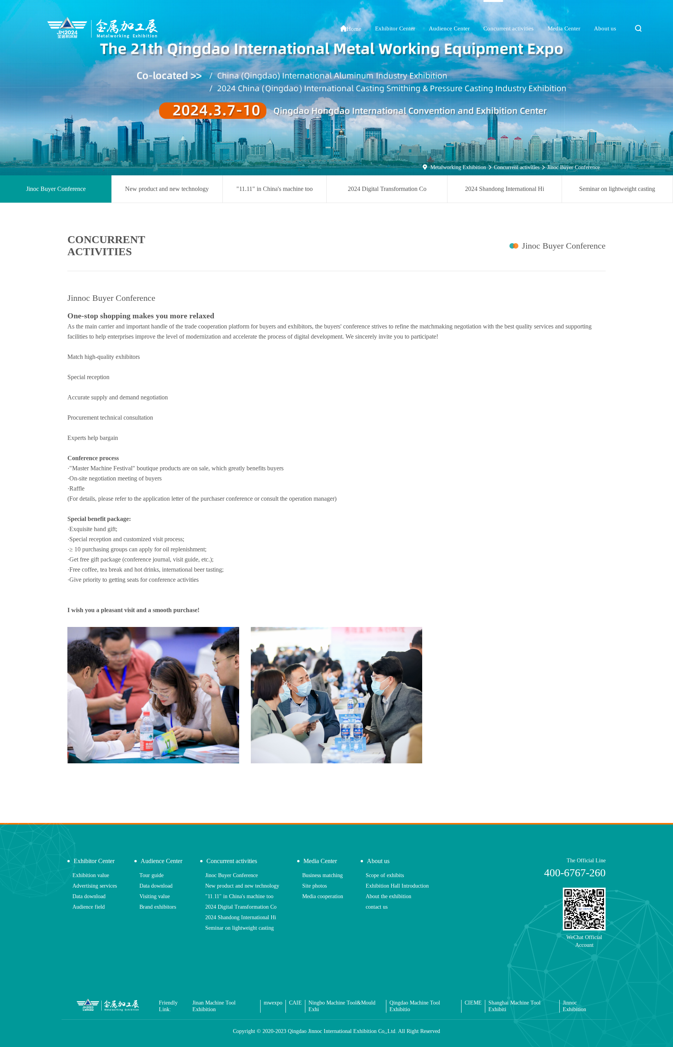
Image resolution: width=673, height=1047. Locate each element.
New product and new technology (167, 188)
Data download (89, 896)
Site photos (314, 886)
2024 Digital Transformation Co (387, 188)
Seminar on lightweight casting (617, 188)
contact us (377, 907)
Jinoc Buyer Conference (573, 167)
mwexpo (273, 1003)
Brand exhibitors (157, 907)
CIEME (473, 1003)
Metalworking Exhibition (458, 167)
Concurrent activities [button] (508, 28)
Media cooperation (322, 896)
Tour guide (151, 875)
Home (350, 28)
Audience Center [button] (449, 28)
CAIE (295, 1003)
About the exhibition (388, 896)
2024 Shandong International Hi (504, 188)
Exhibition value (90, 875)
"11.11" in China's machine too (274, 188)
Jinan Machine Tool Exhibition (214, 1006)
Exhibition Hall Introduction (397, 886)
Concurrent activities (516, 167)
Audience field (88, 907)
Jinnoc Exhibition (574, 1006)
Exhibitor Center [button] (395, 28)
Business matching (322, 875)
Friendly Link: (168, 1006)
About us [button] (605, 28)
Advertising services (94, 886)
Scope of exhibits (385, 875)
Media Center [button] (564, 28)
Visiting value (154, 896)
